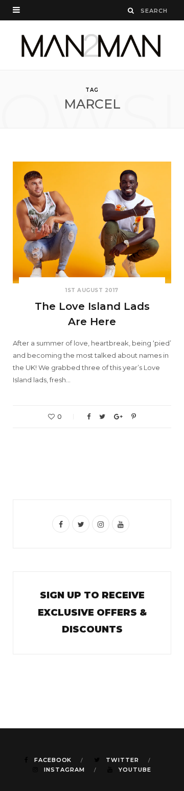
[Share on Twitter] (102, 416)
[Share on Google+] (118, 416)
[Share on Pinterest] (133, 416)
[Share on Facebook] (88, 416)
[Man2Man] (92, 45)
